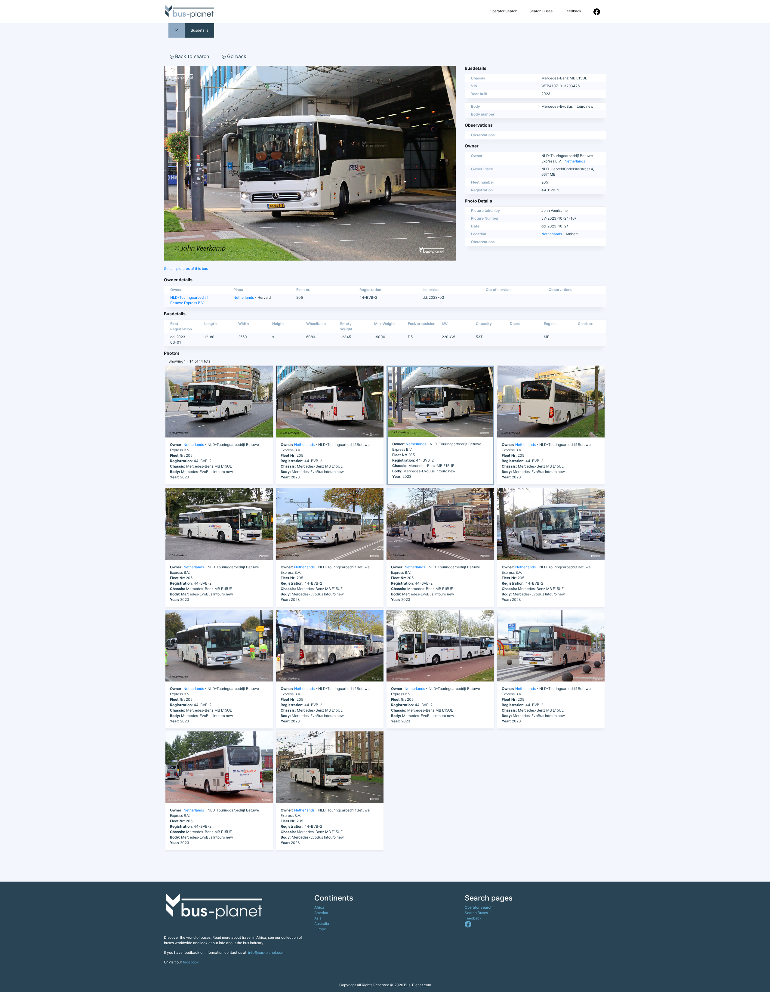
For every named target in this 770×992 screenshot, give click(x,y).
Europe (320, 929)
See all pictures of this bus (186, 268)
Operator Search (503, 11)
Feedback (573, 11)
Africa (319, 907)
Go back (236, 56)
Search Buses (541, 11)
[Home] (176, 30)
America (321, 912)
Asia (318, 918)
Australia (321, 923)
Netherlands (575, 161)
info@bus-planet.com (266, 952)
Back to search (191, 56)
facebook (191, 962)
